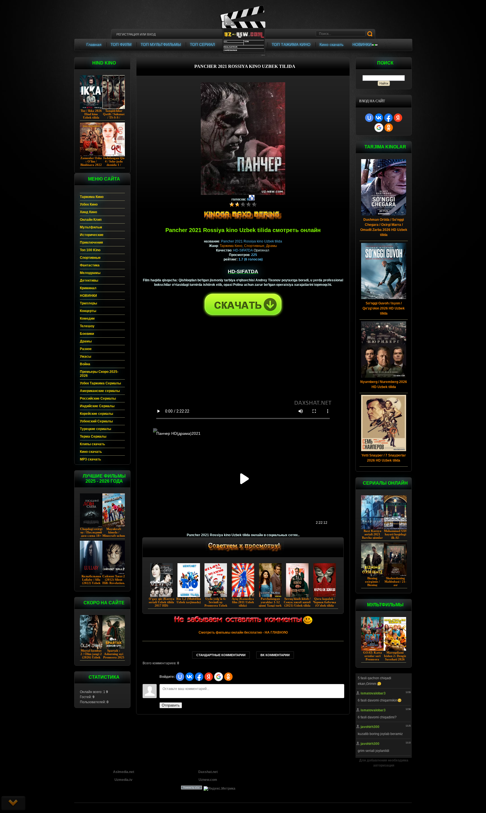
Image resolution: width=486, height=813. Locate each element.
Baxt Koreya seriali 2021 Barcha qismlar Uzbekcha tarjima (372, 537)
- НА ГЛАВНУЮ (243, 632)
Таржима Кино (231, 246)
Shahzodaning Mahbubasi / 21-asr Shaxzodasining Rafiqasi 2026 (395, 584)
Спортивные (254, 246)
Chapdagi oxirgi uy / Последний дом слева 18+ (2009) (91, 534)
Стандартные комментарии (221, 655)
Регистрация (127, 34)
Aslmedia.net (123, 772)
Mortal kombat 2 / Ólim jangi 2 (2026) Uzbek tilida (91, 655)
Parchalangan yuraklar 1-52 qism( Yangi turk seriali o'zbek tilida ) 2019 (270, 605)
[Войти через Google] (378, 127)
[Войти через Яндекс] (398, 117)
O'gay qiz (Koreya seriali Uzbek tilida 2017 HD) (161, 602)
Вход (151, 34)
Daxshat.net (208, 772)
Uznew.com (208, 780)
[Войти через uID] (369, 117)
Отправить (171, 705)
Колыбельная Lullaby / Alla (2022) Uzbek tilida (91, 581)
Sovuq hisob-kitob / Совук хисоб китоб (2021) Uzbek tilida (297, 602)
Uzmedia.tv (123, 780)
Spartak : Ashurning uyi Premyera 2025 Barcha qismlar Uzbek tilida (113, 657)
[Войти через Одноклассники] (388, 127)
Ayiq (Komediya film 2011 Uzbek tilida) (243, 602)
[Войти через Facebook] (388, 117)
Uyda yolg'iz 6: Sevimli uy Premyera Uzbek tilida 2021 (215, 604)
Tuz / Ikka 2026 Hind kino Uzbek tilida (91, 114)
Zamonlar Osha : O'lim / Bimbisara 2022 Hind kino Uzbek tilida (91, 164)
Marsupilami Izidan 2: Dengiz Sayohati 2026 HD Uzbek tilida (395, 657)
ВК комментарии (275, 655)
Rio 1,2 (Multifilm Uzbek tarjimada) (188, 600)
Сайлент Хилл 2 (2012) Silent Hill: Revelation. (113, 579)
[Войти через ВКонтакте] (379, 117)
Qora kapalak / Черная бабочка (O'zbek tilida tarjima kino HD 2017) (324, 605)
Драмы (271, 246)
